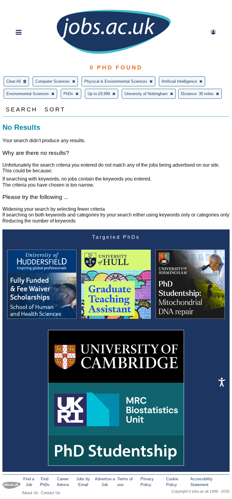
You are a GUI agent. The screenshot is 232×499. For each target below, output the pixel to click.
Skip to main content (24, 5)
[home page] (113, 53)
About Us (30, 493)
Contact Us (50, 493)
